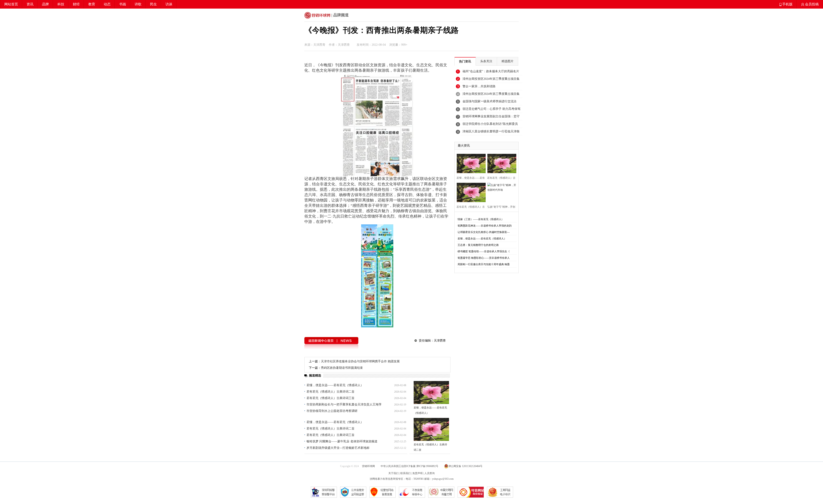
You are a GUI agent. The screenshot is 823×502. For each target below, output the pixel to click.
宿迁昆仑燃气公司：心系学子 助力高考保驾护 (491, 110)
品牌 (45, 4)
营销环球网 (368, 466)
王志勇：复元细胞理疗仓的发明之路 (478, 244)
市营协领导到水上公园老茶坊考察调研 (331, 411)
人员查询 (429, 473)
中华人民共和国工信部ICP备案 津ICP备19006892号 (410, 466)
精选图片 (508, 61)
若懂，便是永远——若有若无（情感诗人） (334, 385)
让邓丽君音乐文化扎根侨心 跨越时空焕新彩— (484, 232)
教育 (91, 4)
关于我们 (393, 473)
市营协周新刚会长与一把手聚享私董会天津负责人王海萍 (343, 404)
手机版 (787, 4)
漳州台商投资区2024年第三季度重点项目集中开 (491, 80)
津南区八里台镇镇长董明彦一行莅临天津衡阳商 (491, 132)
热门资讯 (465, 61)
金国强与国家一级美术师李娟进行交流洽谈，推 (490, 102)
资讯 (30, 4)
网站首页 (11, 4)
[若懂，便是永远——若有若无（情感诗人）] (431, 392)
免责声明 (417, 473)
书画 (122, 4)
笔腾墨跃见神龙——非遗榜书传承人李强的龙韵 (485, 225)
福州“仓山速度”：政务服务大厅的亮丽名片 (491, 71)
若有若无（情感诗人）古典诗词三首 (330, 398)
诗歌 (138, 4)
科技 (60, 4)
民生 (153, 4)
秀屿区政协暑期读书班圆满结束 (342, 367)
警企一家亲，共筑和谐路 (479, 86)
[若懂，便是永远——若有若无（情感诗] (470, 163)
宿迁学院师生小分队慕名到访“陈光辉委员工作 (490, 125)
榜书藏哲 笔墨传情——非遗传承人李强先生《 (484, 251)
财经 (76, 4)
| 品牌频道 (339, 15)
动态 (107, 4)
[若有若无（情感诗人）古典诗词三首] (470, 192)
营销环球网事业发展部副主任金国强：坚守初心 (491, 117)
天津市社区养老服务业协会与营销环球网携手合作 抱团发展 (360, 361)
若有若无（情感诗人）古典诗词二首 (330, 391)
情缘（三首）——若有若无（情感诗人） (481, 219)
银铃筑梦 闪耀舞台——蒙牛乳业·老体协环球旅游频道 (341, 441)
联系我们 (405, 473)
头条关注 (486, 61)
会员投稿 (811, 4)
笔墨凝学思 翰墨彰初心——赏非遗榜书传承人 (484, 257)
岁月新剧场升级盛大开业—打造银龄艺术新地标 (337, 447)
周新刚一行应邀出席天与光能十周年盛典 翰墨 (484, 264)
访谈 (168, 4)
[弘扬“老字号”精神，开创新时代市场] (500, 192)
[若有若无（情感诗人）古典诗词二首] (431, 429)
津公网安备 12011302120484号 (465, 466)
